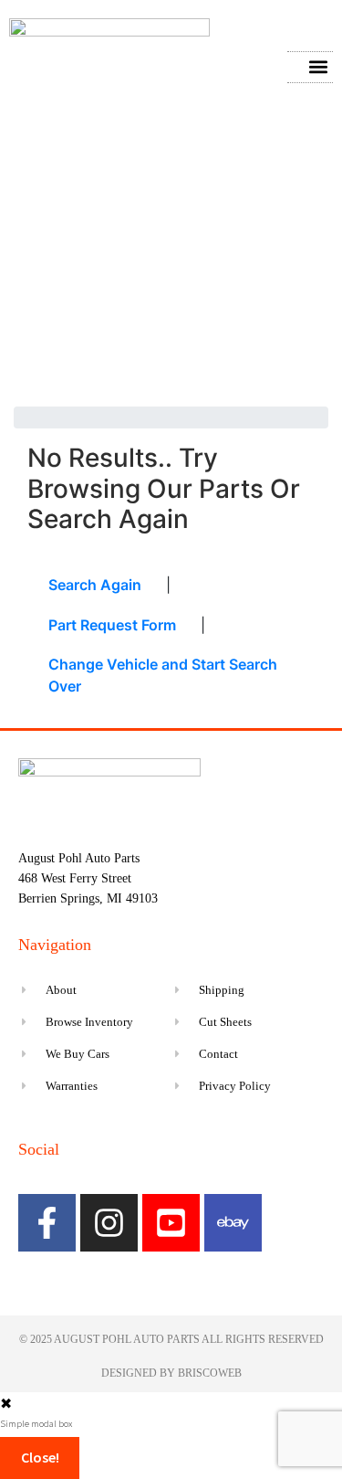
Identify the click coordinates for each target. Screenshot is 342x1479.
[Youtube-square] (171, 1223)
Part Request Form (112, 625)
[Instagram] (109, 1223)
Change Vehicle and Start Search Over (162, 675)
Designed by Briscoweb (171, 1373)
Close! (40, 1457)
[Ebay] (233, 1223)
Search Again (94, 585)
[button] (318, 67)
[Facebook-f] (47, 1223)
